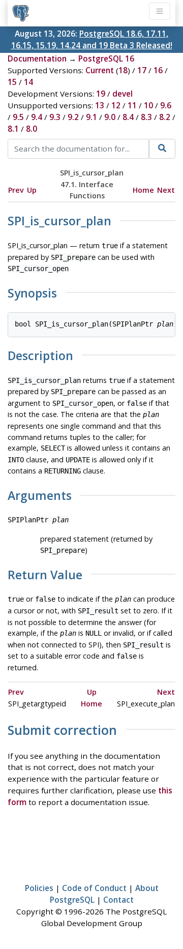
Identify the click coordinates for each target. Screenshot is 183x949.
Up (32, 190)
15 (12, 82)
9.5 (18, 117)
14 (28, 82)
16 (158, 70)
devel (122, 93)
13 (99, 105)
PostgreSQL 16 (106, 58)
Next (166, 190)
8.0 (31, 129)
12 (115, 105)
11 (132, 105)
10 (148, 105)
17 (141, 70)
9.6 (165, 105)
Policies (39, 888)
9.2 (73, 117)
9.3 (54, 117)
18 (123, 70)
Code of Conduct (94, 888)
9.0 (109, 117)
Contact (118, 900)
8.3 (146, 117)
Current (99, 70)
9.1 (91, 117)
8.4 (128, 117)
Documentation (37, 58)
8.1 (13, 129)
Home (143, 190)
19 (100, 93)
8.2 (164, 117)
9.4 (36, 117)
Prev (16, 190)
